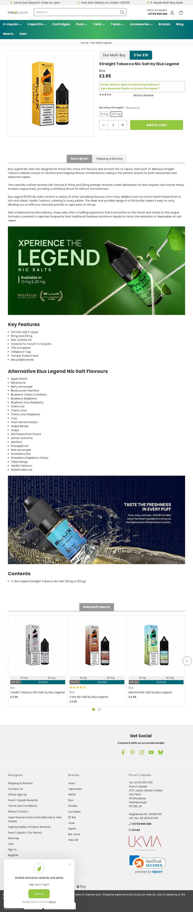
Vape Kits (35, 24)
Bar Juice (74, 834)
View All (73, 840)
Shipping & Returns (109, 159)
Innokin (72, 806)
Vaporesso (75, 789)
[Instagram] (141, 752)
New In (8, 34)
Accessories (139, 24)
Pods (80, 24)
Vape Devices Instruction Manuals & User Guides (35, 819)
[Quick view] (37, 662)
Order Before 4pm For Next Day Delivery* (130, 84)
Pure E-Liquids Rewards (23, 800)
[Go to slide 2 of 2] (99, 709)
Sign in (12, 849)
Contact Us (15, 789)
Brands (164, 24)
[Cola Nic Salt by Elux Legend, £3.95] (97, 645)
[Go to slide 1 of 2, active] (93, 709)
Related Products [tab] (96, 607)
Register (13, 855)
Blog (180, 24)
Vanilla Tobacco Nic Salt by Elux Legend (37, 692)
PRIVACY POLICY (18, 812)
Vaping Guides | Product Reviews (29, 827)
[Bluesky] (160, 752)
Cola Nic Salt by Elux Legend (88, 697)
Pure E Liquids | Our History (25, 832)
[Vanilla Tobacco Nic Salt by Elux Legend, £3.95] (38, 645)
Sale (22, 34)
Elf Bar (72, 817)
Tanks (116, 24)
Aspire (72, 828)
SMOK (72, 794)
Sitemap (13, 838)
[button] (148, 864)
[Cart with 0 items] (181, 12)
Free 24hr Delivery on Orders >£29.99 (105, 3)
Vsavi (71, 783)
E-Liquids (10, 24)
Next (187, 660)
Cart (11, 844)
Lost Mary (74, 812)
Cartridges (61, 24)
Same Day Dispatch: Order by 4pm (37, 3)
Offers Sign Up (17, 794)
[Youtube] (151, 752)
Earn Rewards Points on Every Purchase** (130, 88)
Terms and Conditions (22, 806)
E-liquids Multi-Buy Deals (167, 3)
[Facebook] (123, 752)
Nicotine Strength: (119, 108)
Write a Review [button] (143, 95)
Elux (70, 800)
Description (79, 159)
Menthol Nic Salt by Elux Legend (150, 692)
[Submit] (122, 12)
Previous (5, 660)
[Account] (172, 12)
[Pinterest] (132, 752)
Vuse (71, 823)
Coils (97, 24)
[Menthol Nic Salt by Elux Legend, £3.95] (156, 645)
